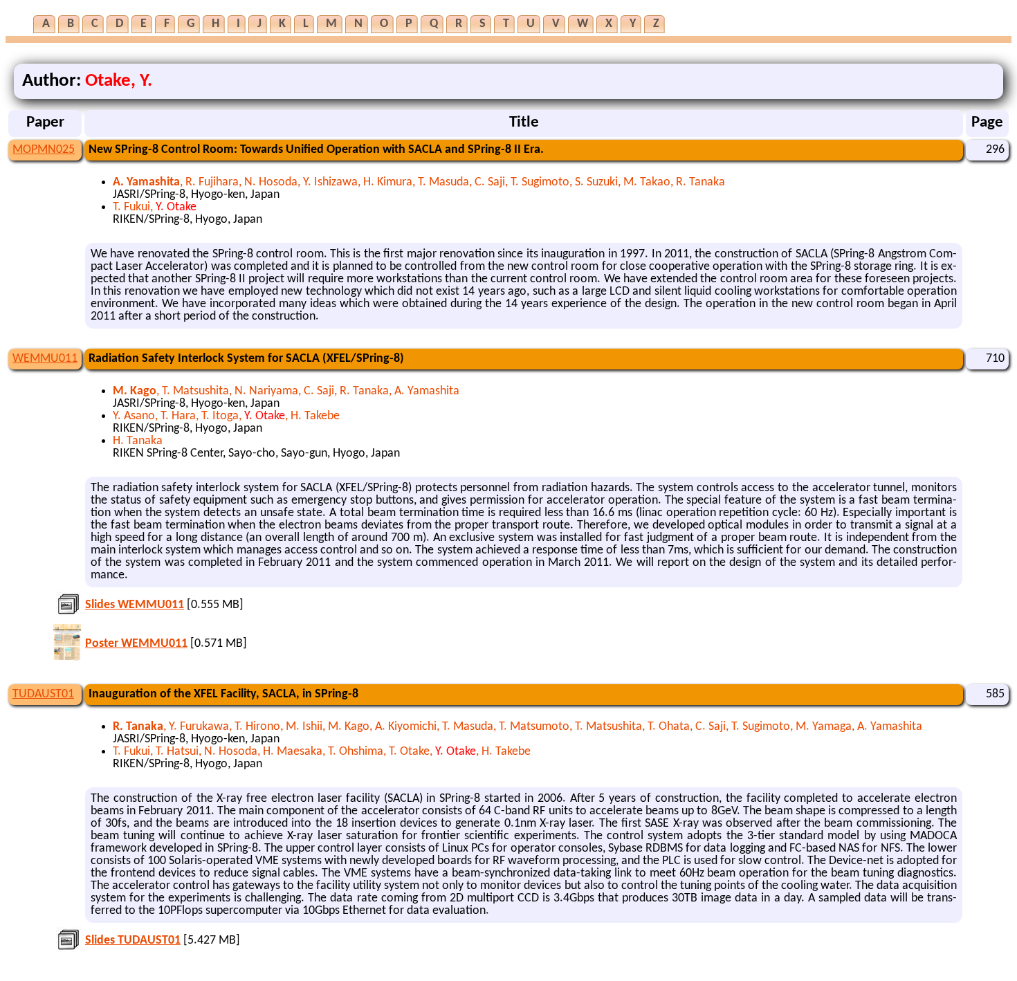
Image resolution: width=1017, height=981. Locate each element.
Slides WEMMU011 (134, 605)
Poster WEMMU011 (136, 643)
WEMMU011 (44, 358)
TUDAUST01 (43, 694)
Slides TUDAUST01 (133, 940)
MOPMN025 (43, 149)
